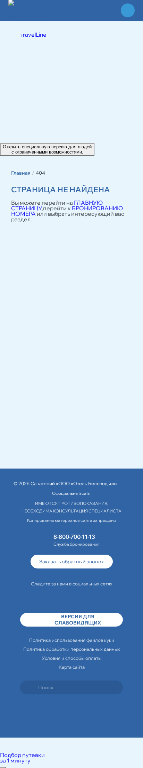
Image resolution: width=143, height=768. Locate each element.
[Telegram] (71, 597)
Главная (21, 173)
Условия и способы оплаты (71, 658)
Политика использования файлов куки (71, 640)
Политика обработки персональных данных (71, 649)
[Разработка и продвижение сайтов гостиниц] (71, 718)
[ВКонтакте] (57, 597)
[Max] (85, 597)
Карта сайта (72, 667)
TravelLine (33, 34)
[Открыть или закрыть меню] (128, 10)
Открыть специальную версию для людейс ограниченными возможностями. (47, 149)
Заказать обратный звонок (71, 561)
